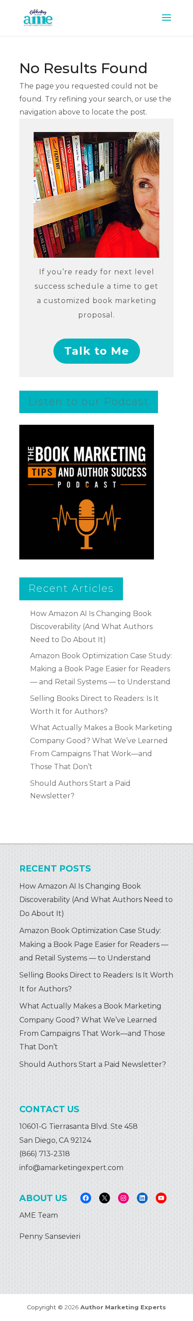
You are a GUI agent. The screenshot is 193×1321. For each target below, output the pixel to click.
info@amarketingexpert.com (71, 1167)
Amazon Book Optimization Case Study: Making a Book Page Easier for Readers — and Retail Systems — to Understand (101, 669)
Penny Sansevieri (49, 1236)
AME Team (38, 1215)
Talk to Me (96, 350)
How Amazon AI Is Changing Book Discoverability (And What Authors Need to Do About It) (91, 626)
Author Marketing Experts (123, 1307)
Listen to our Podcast (88, 402)
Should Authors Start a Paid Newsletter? (92, 1064)
